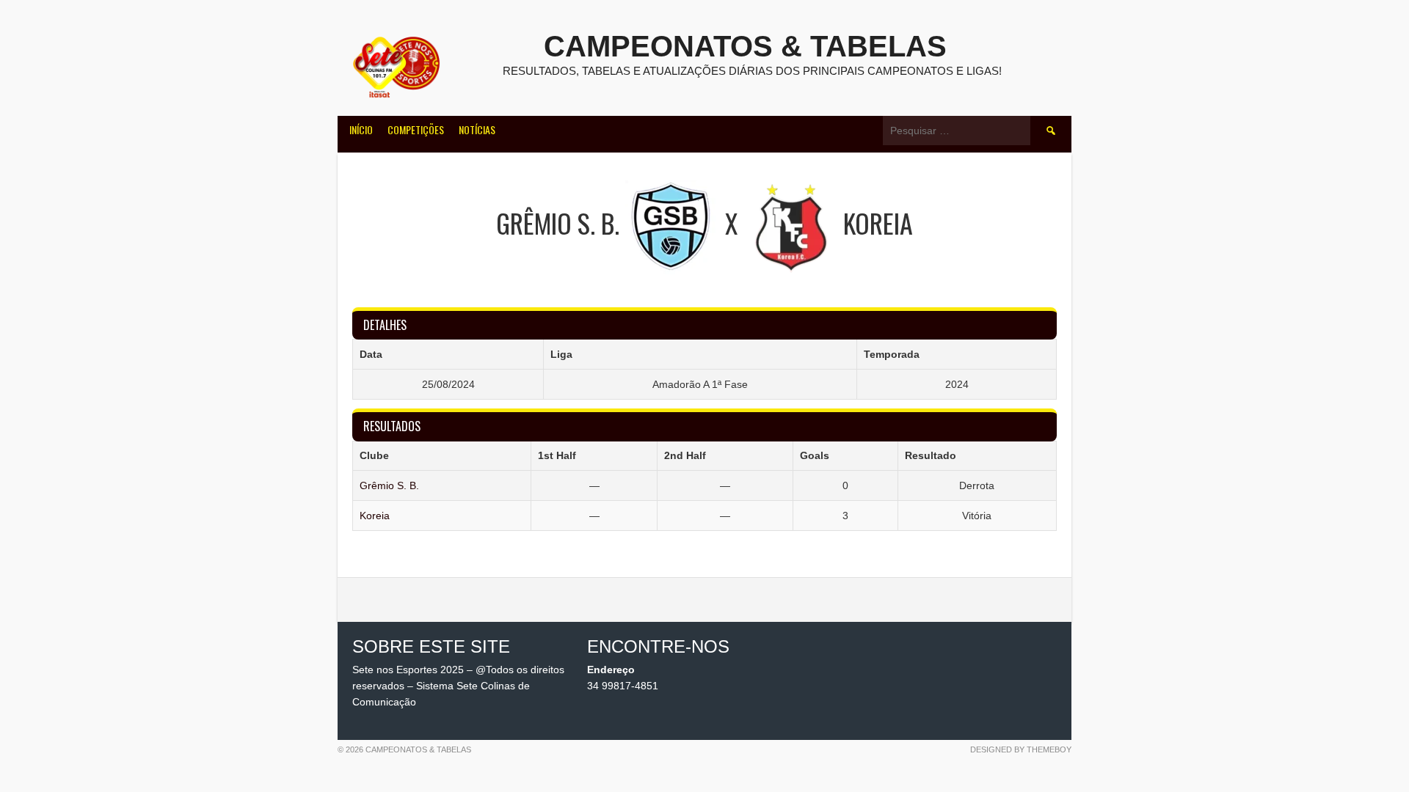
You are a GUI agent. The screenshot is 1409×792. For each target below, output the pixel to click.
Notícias (477, 129)
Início (361, 129)
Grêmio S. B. (389, 485)
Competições (415, 129)
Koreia (375, 515)
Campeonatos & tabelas (745, 46)
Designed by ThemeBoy (1020, 749)
